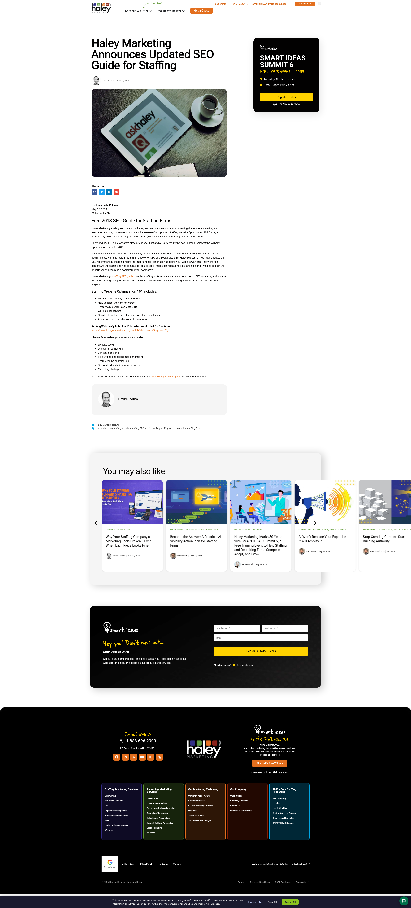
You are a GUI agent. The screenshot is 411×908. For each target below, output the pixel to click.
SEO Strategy (209, 529)
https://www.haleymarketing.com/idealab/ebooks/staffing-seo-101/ (130, 330)
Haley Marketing (104, 428)
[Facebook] (116, 757)
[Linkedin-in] (125, 757)
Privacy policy (255, 902)
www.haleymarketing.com (166, 376)
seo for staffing (152, 428)
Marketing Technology (185, 529)
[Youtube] (142, 757)
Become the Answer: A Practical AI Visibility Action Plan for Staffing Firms (195, 541)
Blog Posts (196, 428)
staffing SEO (138, 428)
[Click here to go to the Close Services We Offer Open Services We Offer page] (150, 11)
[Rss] (159, 757)
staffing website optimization (175, 428)
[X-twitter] (133, 757)
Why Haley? (239, 4)
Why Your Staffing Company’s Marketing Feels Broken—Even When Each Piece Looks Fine (129, 541)
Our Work (220, 4)
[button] (319, 3)
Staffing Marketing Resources (269, 4)
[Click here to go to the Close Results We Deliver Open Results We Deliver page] (183, 11)
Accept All (290, 902)
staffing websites (122, 428)
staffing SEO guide (122, 276)
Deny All (272, 902)
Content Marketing (118, 529)
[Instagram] (150, 757)
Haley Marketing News (107, 425)
